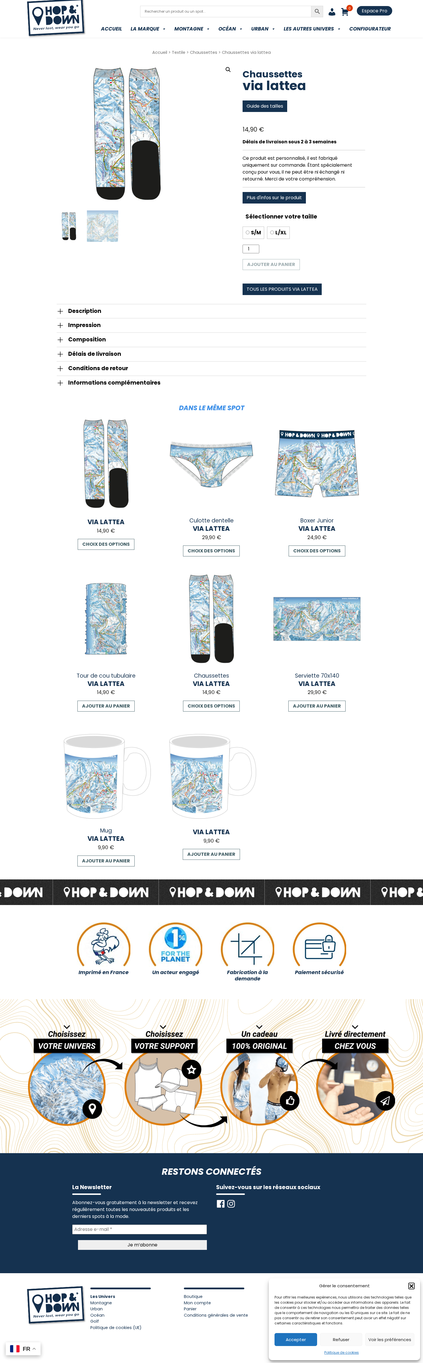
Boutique (193, 1296)
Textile (178, 52)
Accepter (296, 1340)
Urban (259, 28)
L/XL (281, 232)
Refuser (341, 1340)
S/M (256, 232)
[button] (411, 1286)
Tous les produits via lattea (282, 289)
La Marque (145, 28)
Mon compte (197, 1303)
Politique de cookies (341, 1352)
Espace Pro (374, 10)
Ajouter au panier (271, 264)
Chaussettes (203, 52)
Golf (94, 1321)
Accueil (111, 28)
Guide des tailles (265, 106)
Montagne (188, 28)
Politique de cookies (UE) (116, 1327)
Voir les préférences (389, 1340)
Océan (227, 28)
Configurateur (370, 28)
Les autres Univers (309, 28)
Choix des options (106, 544)
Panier (190, 1309)
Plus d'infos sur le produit (274, 197)
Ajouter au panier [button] (106, 706)
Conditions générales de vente (216, 1315)
